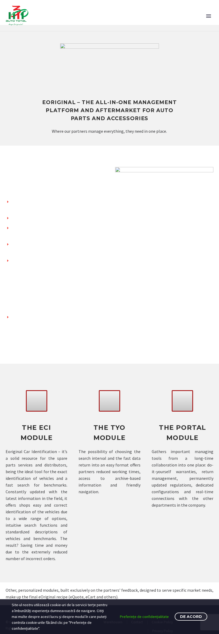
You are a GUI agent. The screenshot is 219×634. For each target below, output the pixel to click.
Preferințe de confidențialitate (144, 616)
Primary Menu (208, 16)
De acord (191, 616)
